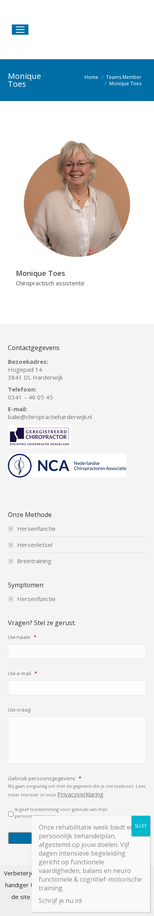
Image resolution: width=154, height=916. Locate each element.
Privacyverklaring (80, 794)
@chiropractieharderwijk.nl (56, 417)
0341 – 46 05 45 (30, 397)
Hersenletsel (35, 545)
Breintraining (34, 561)
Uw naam (22, 637)
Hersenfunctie (36, 528)
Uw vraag (19, 709)
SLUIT (141, 825)
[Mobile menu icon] (20, 29)
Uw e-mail (22, 673)
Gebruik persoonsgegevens (44, 778)
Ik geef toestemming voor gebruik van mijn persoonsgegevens (61, 812)
